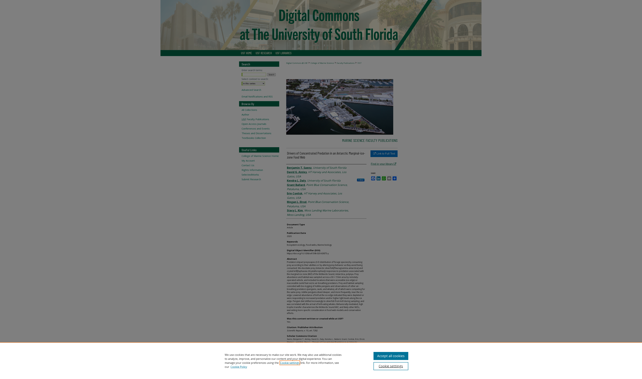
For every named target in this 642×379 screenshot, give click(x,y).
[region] (321, 360)
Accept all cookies (391, 356)
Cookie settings (290, 363)
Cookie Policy (239, 367)
